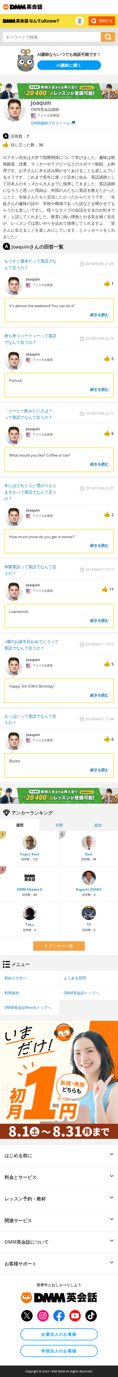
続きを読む (99, 314)
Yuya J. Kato (29, 854)
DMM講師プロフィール (50, 123)
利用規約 (11, 992)
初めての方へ (15, 978)
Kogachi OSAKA (88, 889)
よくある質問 (75, 978)
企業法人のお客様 (58, 1334)
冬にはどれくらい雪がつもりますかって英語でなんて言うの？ (30, 492)
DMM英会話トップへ (81, 992)
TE (89, 924)
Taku (29, 924)
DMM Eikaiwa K (29, 889)
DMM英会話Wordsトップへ (28, 1007)
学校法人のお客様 (58, 1351)
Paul (88, 854)
